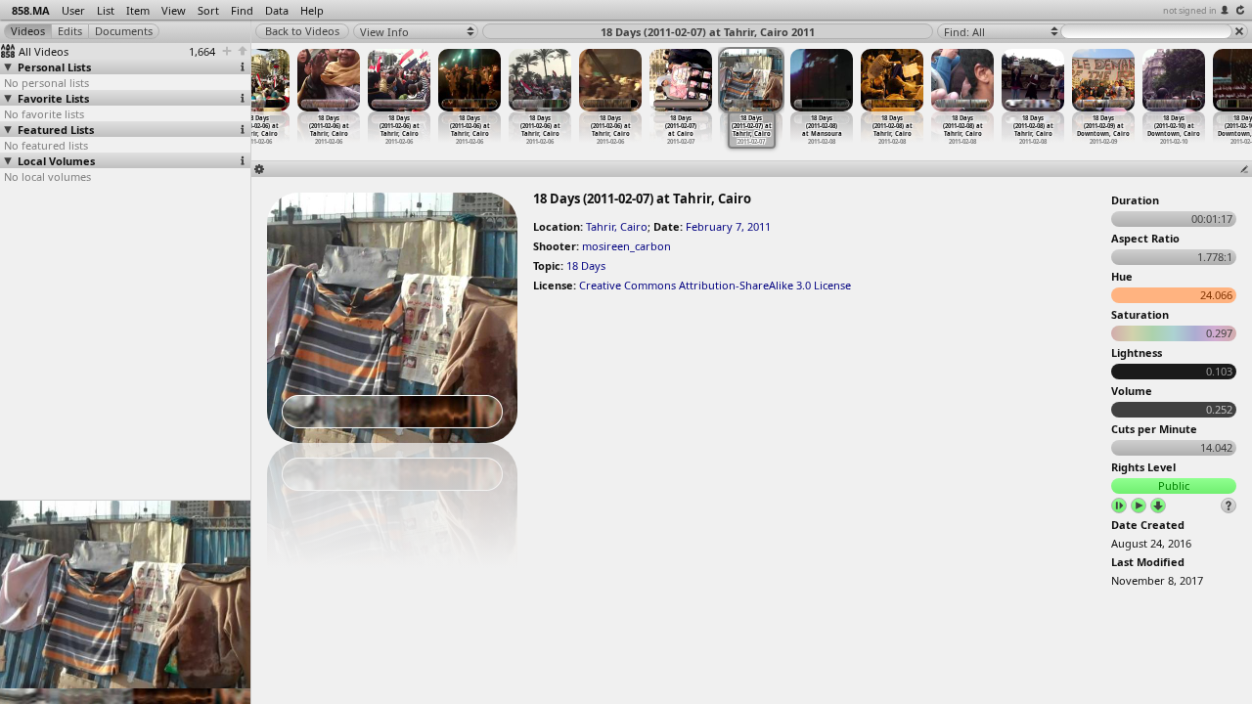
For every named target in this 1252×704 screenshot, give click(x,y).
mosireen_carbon (626, 246)
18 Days (585, 265)
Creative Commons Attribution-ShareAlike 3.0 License (715, 285)
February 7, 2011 (728, 226)
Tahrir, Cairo (617, 226)
